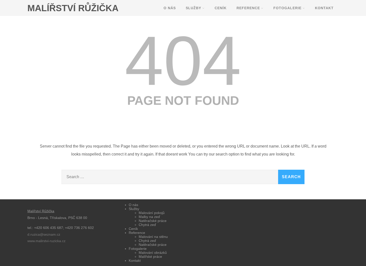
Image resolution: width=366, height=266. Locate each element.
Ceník (221, 8)
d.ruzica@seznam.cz (43, 234)
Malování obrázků (153, 253)
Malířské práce (150, 257)
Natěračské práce (153, 221)
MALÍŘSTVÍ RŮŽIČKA (73, 8)
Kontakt (324, 8)
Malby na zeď (149, 217)
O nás (170, 8)
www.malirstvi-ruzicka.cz (46, 241)
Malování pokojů (152, 213)
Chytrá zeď (147, 225)
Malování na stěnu (153, 237)
